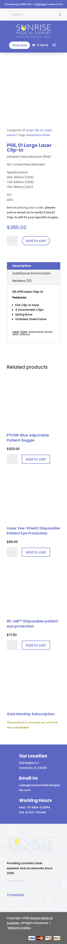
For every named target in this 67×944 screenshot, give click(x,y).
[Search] (60, 14)
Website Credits (19, 928)
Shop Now (19, 45)
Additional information (31, 273)
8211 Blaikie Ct (29, 763)
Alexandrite (33, 135)
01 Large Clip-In (33, 130)
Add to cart (36, 240)
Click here (40, 4)
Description (21, 265)
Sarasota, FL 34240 (33, 768)
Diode (46, 135)
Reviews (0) (22, 280)
